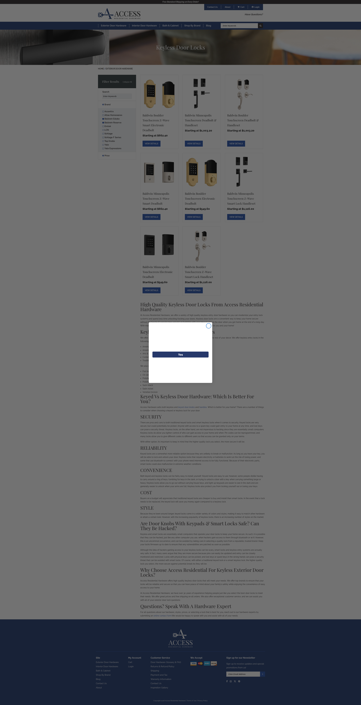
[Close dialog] (208, 325)
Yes (180, 354)
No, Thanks (180, 364)
